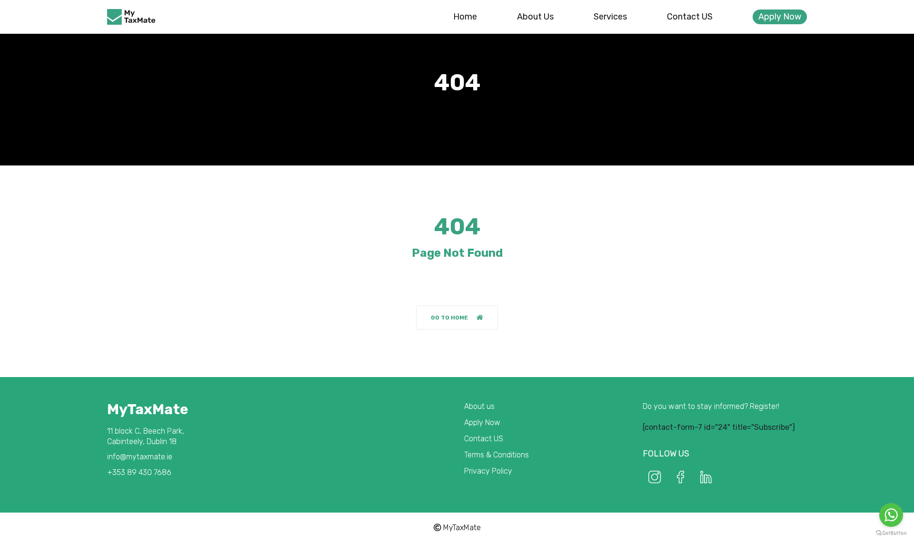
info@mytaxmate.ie (139, 456)
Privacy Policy (488, 470)
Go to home (449, 317)
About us (535, 16)
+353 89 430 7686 (139, 472)
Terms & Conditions (496, 454)
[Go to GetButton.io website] (891, 533)
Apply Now (779, 16)
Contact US (690, 16)
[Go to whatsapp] (891, 515)
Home (465, 16)
